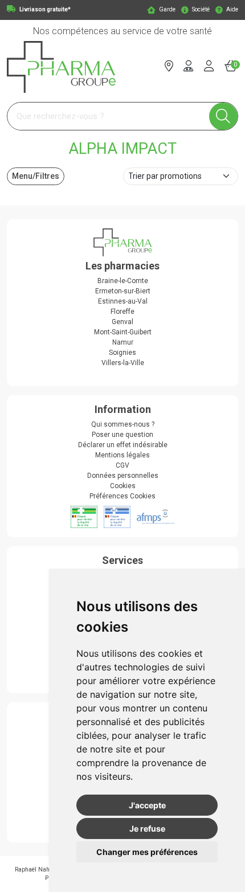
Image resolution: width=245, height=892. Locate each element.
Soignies (122, 353)
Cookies (123, 486)
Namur (122, 342)
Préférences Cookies (122, 496)
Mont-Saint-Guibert (123, 332)
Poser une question (122, 435)
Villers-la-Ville (122, 363)
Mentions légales (122, 455)
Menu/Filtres (35, 176)
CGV (122, 465)
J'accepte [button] (147, 805)
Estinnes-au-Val (123, 301)
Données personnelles (122, 476)
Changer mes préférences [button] (147, 852)
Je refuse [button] (147, 828)
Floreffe (122, 312)
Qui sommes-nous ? (122, 424)
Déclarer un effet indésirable (123, 445)
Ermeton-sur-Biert (122, 291)
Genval (122, 322)
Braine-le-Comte (122, 281)
